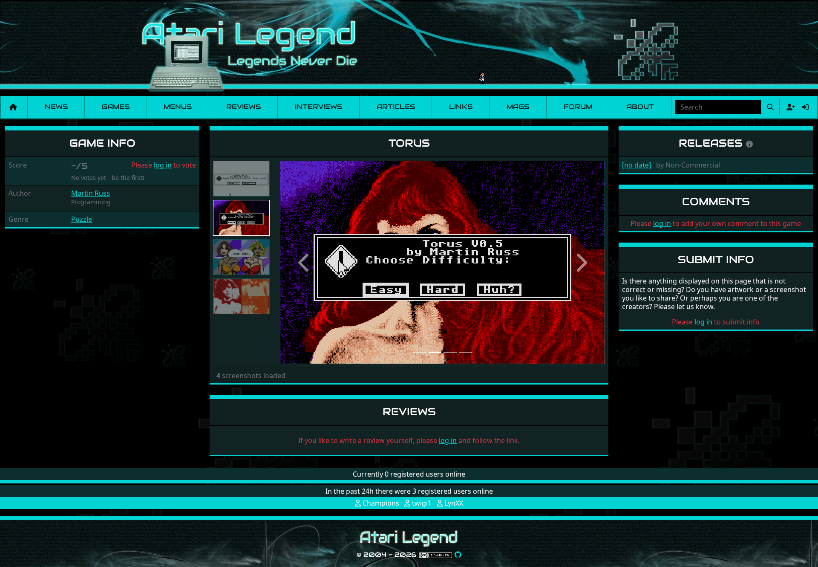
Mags (518, 106)
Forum (578, 106)
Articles (396, 106)
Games (116, 106)
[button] (304, 262)
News (56, 106)
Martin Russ (90, 193)
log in (163, 165)
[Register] (789, 107)
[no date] (636, 165)
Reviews (243, 106)
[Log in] (805, 107)
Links (460, 106)
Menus (178, 106)
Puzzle (81, 219)
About (640, 106)
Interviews (318, 106)
